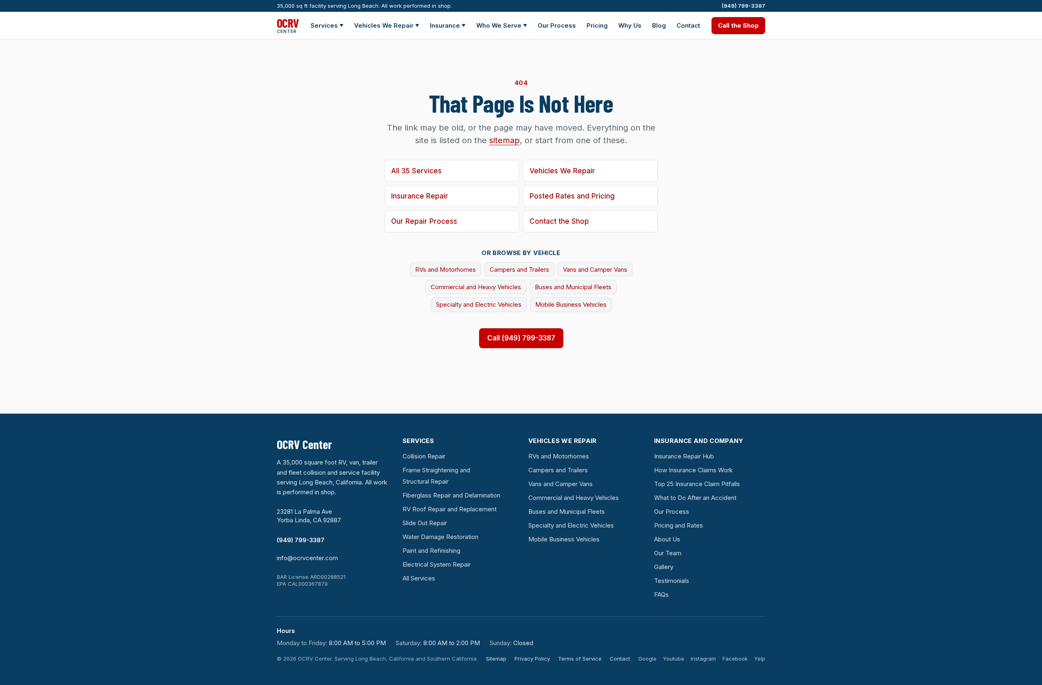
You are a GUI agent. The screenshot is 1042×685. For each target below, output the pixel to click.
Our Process (557, 25)
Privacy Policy (532, 658)
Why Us (629, 25)
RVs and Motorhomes (445, 269)
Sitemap (496, 658)
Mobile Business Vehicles (570, 304)
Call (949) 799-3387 (521, 338)
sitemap (504, 140)
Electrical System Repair (437, 564)
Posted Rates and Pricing (572, 196)
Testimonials (671, 581)
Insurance (448, 25)
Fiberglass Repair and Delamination (451, 495)
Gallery (663, 567)
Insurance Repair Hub (684, 456)
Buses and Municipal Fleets (573, 287)
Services (327, 25)
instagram (703, 658)
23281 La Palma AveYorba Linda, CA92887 (309, 516)
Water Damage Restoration (440, 537)
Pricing (597, 25)
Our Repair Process (424, 221)
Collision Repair (424, 456)
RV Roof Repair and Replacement (450, 509)
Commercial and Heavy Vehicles (476, 287)
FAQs (661, 594)
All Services (419, 578)
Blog (659, 25)
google (647, 658)
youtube (673, 658)
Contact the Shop (559, 221)
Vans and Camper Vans (595, 269)
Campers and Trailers (519, 269)
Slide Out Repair (425, 523)
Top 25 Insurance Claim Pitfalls (697, 484)
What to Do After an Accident (695, 498)
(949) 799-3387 (743, 5)
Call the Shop (738, 25)
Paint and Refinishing (431, 550)
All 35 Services (416, 171)
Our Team (667, 553)
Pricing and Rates (678, 525)
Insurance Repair (419, 196)
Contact (688, 25)
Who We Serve (501, 25)
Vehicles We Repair (386, 25)
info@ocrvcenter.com (307, 558)
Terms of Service (580, 658)
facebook (735, 658)
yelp (759, 658)
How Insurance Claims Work (693, 470)
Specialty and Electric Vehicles (478, 304)
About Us (667, 539)
